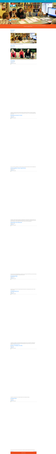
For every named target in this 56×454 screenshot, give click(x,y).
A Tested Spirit (12, 60)
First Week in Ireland (13, 398)
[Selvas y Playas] (23, 53)
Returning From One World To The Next (16, 115)
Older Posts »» (12, 451)
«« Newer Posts (35, 451)
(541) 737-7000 (20, 1)
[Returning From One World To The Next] (23, 142)
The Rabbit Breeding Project (14, 291)
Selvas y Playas (12, 45)
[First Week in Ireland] (23, 425)
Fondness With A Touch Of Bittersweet (16, 222)
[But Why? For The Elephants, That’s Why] (23, 372)
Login (45, 0)
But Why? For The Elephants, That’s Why (16, 345)
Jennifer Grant (12, 47)
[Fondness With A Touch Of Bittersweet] (23, 249)
